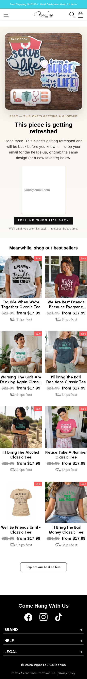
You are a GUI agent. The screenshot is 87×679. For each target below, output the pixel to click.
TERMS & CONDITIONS (24, 673)
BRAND (43, 629)
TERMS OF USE (47, 673)
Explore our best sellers (44, 567)
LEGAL (43, 651)
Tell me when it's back (43, 220)
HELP (43, 640)
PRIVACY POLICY (66, 673)
